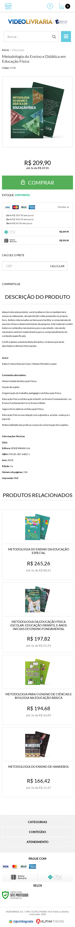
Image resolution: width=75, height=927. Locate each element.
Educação (18, 50)
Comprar (40, 182)
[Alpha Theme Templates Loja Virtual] (50, 921)
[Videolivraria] (37, 21)
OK (57, 266)
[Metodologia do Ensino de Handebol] (37, 762)
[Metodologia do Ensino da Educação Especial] (37, 545)
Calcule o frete (13, 255)
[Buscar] (54, 36)
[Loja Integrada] (21, 921)
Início (5, 50)
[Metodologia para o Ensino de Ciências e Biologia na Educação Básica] (37, 689)
